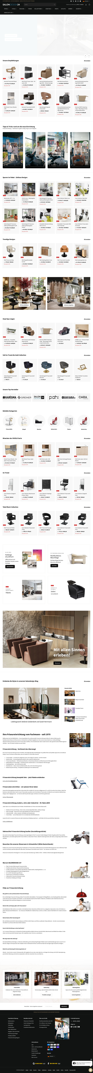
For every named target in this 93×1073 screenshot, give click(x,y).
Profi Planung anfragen (13, 1033)
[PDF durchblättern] (24, 293)
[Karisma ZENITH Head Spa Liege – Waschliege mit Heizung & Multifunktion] (82, 103)
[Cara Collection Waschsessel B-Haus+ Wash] (28, 489)
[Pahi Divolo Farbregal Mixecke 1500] (64, 454)
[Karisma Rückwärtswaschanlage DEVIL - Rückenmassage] (46, 76)
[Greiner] (24, 397)
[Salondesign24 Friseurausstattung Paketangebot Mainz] (46, 193)
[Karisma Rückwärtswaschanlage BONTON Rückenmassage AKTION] (64, 103)
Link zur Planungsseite (8, 797)
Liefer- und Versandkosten (37, 1047)
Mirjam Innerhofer (80, 700)
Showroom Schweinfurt (29, 1021)
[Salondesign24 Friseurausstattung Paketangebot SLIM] (11, 219)
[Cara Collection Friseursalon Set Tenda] (82, 219)
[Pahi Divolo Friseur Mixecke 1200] (11, 102)
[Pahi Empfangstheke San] (82, 254)
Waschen (21, 9)
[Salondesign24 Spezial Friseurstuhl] (46, 102)
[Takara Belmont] (69, 397)
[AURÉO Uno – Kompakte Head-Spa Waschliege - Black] (11, 335)
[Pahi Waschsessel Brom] (64, 76)
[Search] (54, 4)
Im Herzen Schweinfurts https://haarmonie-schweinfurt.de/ (81, 718)
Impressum (34, 1055)
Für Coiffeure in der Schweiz (45, 1023)
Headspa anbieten (12, 1035)
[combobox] (40, 4)
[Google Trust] (39, 1063)
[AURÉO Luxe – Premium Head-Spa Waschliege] (82, 335)
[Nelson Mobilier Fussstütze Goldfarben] (82, 370)
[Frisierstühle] (17, 979)
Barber (70, 9)
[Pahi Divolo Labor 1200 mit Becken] (82, 454)
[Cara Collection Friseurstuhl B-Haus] (64, 489)
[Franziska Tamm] (70, 710)
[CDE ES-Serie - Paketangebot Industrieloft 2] (28, 193)
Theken (30, 9)
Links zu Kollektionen (8, 821)
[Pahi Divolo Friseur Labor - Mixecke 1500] (28, 76)
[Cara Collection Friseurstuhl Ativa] (82, 523)
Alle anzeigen (87, 60)
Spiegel (6, 9)
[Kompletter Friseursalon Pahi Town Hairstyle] (64, 219)
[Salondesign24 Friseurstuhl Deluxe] (28, 370)
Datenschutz (34, 1049)
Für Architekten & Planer (44, 1025)
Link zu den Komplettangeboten (10, 781)
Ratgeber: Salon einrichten (13, 1031)
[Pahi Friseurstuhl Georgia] (46, 522)
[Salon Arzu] (70, 693)
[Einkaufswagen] (89, 5)
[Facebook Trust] (54, 1063)
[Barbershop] (46, 979)
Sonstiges (48, 9)
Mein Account (34, 1057)
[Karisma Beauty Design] (9, 397)
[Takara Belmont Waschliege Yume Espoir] (64, 334)
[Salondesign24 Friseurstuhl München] (46, 370)
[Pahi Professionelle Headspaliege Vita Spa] (28, 335)
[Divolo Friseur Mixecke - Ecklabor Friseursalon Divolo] (11, 454)
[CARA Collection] (83, 397)
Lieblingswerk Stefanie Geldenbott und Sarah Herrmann (31, 721)
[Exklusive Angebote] (68, 293)
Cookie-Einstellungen (36, 1053)
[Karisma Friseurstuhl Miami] (11, 76)
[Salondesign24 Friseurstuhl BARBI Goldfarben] (11, 370)
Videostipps (10, 1025)
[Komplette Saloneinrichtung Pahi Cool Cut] (46, 219)
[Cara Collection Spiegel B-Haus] (11, 489)
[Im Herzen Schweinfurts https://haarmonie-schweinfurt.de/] (70, 719)
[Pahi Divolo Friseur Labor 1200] (28, 454)
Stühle (14, 9)
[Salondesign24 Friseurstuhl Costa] (64, 370)
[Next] (89, 55)
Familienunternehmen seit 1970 (45, 1021)
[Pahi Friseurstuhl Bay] (11, 254)
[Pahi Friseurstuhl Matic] (11, 522)
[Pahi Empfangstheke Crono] (46, 254)
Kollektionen (38, 9)
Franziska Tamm (79, 708)
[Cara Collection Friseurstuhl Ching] (28, 523)
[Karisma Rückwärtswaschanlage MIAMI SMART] (82, 76)
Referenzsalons (11, 1021)
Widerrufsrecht (35, 1051)
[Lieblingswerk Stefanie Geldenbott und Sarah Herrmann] (31, 703)
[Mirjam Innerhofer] (70, 702)
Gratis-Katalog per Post (29, 1023)
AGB (32, 1045)
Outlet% (63, 9)
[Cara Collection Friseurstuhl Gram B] (64, 523)
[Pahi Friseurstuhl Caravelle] (64, 254)
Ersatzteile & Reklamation (29, 1027)
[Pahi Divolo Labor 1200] (46, 453)
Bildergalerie (10, 1023)
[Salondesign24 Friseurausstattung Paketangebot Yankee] (28, 220)
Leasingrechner (27, 1025)
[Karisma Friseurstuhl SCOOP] (28, 102)
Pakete (56, 9)
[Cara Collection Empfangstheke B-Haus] (46, 489)
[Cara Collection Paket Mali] (82, 192)
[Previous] (85, 55)
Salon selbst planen (12, 1029)
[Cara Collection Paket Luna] (64, 193)
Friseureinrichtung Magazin (14, 1037)
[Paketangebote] (76, 979)
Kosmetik (78, 9)
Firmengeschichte (43, 1027)
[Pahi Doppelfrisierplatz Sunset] (28, 255)
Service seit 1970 (8, 12)
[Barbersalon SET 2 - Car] (11, 192)
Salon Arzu (78, 691)
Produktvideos (11, 1027)
